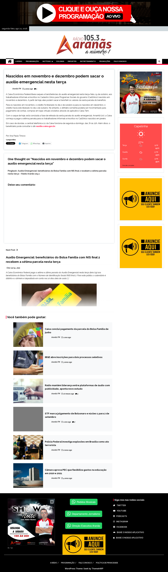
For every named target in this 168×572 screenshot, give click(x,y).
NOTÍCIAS (47, 61)
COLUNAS (60, 61)
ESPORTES (72, 61)
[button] (10, 521)
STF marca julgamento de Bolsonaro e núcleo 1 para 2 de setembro (77, 415)
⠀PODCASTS (121, 516)
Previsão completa (128, 165)
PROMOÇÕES (104, 61)
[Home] (10, 61)
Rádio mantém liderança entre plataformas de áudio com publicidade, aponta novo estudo (77, 387)
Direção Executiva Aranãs (86, 525)
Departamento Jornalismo (86, 514)
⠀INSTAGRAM (121, 521)
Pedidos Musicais (86, 502)
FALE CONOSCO (120, 61)
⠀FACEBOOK (121, 527)
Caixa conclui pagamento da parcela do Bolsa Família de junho (76, 331)
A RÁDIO (18, 61)
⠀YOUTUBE (120, 511)
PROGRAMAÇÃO (32, 61)
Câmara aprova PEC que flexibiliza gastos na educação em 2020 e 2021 (76, 471)
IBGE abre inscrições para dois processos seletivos (73, 357)
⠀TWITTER (120, 505)
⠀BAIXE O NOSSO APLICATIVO (129, 532)
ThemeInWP (97, 568)
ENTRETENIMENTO (88, 61)
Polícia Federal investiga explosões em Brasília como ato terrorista (77, 443)
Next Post (10, 250)
